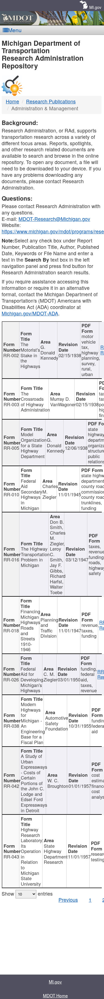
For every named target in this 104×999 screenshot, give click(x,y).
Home (12, 101)
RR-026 (11, 679)
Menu (15, 30)
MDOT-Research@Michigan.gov (54, 218)
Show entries (27, 893)
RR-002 (11, 355)
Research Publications (51, 101)
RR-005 (11, 447)
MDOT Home (55, 995)
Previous (68, 899)
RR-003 (11, 404)
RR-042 (11, 786)
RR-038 (11, 725)
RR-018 (11, 630)
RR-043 (11, 856)
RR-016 (11, 559)
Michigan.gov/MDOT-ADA (30, 313)
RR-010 (11, 494)
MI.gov (95, 7)
